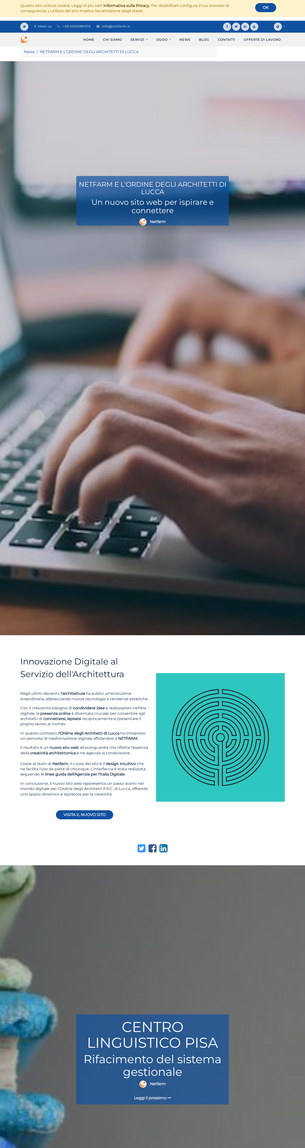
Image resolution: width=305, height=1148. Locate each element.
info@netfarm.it (116, 26)
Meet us (45, 26)
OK (266, 7)
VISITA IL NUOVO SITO (85, 814)
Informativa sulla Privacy (126, 5)
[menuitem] (88, 39)
